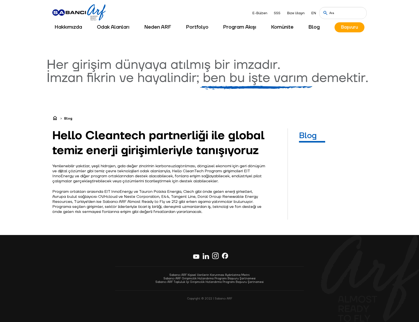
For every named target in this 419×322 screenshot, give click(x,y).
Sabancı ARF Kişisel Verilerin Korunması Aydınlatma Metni (209, 275)
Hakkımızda (68, 27)
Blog (314, 27)
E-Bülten (259, 13)
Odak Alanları (113, 27)
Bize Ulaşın (296, 13)
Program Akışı (239, 27)
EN (313, 13)
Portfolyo (197, 27)
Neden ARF (157, 27)
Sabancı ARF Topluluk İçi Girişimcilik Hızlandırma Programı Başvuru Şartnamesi (209, 282)
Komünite (282, 27)
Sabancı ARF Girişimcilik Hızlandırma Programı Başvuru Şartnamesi (209, 278)
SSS (277, 13)
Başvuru (349, 27)
